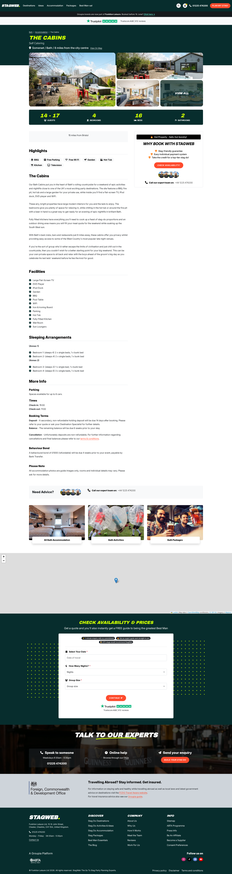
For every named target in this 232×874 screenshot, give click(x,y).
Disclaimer (174, 870)
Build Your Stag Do (175, 760)
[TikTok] (189, 859)
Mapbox (228, 612)
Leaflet (175, 612)
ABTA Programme (176, 825)
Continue (114, 698)
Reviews (131, 840)
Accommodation (55, 5)
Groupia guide (135, 796)
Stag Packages (95, 835)
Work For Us (133, 845)
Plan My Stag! (220, 6)
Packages (71, 5)
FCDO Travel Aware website (133, 792)
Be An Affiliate (174, 835)
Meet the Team (134, 835)
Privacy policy (159, 870)
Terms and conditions (192, 870)
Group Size (75, 680)
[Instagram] (184, 859)
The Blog (92, 845)
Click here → (149, 14)
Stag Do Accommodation (100, 830)
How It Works (134, 830)
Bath (30, 32)
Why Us (131, 825)
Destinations (29, 5)
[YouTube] (201, 859)
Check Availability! (168, 165)
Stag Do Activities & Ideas (101, 825)
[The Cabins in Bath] (72, 79)
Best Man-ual (85, 5)
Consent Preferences (177, 845)
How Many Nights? (79, 666)
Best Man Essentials (98, 840)
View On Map (96, 48)
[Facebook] (195, 859)
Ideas (41, 5)
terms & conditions (89, 438)
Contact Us (34, 840)
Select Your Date (78, 651)
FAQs (126, 757)
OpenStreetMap (193, 612)
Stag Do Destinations (98, 820)
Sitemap (171, 820)
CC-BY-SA (213, 612)
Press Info (172, 830)
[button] (185, 5)
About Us (132, 820)
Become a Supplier (176, 840)
